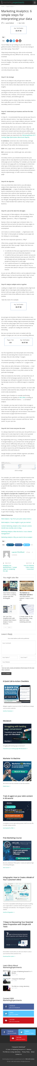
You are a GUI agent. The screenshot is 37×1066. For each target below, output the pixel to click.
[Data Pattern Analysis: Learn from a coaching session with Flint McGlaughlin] (10, 586)
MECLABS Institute (30, 1059)
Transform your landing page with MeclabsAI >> (15, 748)
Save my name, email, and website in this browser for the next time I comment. (18, 669)
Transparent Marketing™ (18, 979)
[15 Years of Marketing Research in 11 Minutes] (6, 973)
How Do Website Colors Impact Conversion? (29, 567)
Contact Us (18, 1054)
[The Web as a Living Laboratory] (6, 988)
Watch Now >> (6, 786)
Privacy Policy (26, 1052)
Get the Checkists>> (8, 711)
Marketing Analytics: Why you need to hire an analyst (16, 537)
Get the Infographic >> (9, 912)
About (32, 1052)
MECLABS (22, 397)
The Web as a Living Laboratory (20, 986)
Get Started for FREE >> (9, 828)
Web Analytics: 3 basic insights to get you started (16, 522)
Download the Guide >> (9, 956)
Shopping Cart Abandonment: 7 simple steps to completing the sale (10, 568)
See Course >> (7, 867)
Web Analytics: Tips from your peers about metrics (16, 519)
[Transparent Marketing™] (6, 981)
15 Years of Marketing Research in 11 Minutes (22, 972)
